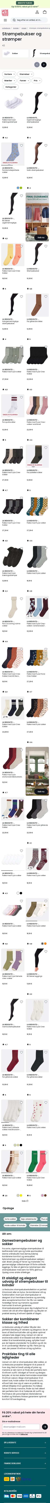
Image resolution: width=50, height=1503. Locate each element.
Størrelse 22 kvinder (39, 1225)
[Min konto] (37, 12)
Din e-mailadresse (11, 1421)
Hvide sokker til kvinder (15, 1225)
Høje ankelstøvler (29, 1219)
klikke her (24, 1434)
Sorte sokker (10, 1219)
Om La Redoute (10, 1442)
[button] (44, 12)
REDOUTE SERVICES (11, 1453)
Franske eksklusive (12, 1463)
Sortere (8, 74)
